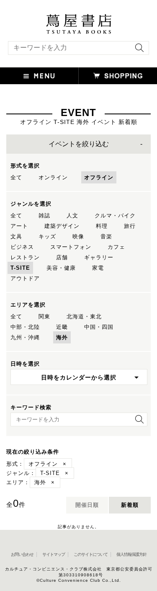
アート (19, 226)
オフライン (98, 177)
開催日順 (87, 505)
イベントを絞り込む (79, 143)
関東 (44, 316)
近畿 (62, 327)
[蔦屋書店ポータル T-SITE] (78, 18)
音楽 (106, 236)
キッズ (47, 236)
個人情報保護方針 (131, 554)
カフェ (116, 247)
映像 (78, 236)
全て (16, 177)
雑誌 (44, 215)
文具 (16, 236)
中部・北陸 (25, 327)
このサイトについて (91, 554)
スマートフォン (70, 247)
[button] (39, 75)
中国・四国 (98, 327)
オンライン (53, 177)
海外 (62, 337)
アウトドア (25, 278)
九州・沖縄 (25, 337)
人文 (72, 215)
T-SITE (20, 268)
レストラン (25, 257)
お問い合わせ (22, 554)
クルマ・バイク (115, 215)
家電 (98, 268)
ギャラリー (98, 257)
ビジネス (22, 247)
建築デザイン (62, 226)
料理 (102, 226)
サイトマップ (53, 554)
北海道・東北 (84, 316)
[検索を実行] (137, 50)
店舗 (62, 257)
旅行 (130, 226)
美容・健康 (61, 268)
